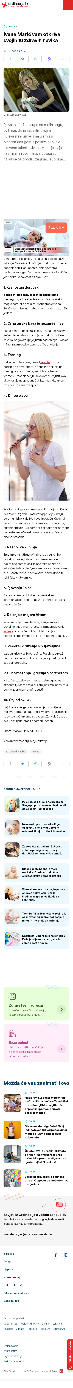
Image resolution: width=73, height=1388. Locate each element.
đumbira (26, 700)
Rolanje (8, 631)
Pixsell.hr (45, 1328)
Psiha (7, 1261)
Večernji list (10, 1323)
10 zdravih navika (15, 751)
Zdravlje (9, 1253)
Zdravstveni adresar (16, 1293)
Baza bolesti (11, 1300)
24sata (20, 1328)
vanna (35, 751)
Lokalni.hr (57, 1323)
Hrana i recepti (13, 1277)
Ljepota (8, 1269)
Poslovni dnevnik (29, 1323)
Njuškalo (8, 1328)
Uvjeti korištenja (13, 1356)
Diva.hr (46, 1323)
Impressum (10, 1350)
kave (46, 331)
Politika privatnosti (14, 1361)
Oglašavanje (11, 1345)
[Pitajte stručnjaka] (70, 1354)
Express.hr (59, 1328)
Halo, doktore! (13, 1285)
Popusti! (32, 1328)
